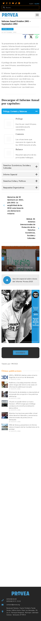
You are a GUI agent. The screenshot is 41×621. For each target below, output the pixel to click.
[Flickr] (19, 3)
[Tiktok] (16, 3)
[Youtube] (13, 3)
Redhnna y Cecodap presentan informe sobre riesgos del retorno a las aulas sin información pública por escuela (23, 384)
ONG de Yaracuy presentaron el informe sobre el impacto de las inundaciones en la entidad (24, 427)
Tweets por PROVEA (10, 363)
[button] (37, 14)
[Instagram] (10, 3)
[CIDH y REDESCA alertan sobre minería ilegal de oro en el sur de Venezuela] (5, 377)
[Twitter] (4, 3)
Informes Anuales (8, 29)
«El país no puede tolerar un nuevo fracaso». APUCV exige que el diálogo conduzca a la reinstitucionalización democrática (22, 405)
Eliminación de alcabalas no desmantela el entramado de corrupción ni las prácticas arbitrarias (24, 394)
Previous (3, 258)
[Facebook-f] (7, 3)
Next (38, 258)
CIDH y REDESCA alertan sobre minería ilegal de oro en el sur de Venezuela (23, 376)
